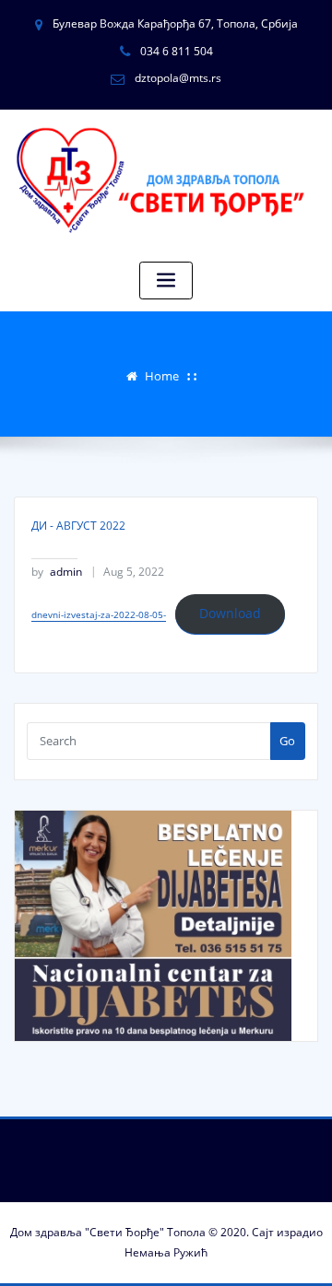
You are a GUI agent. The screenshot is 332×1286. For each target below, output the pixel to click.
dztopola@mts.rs (178, 78)
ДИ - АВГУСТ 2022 (78, 525)
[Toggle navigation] (166, 280)
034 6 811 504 (176, 51)
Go (287, 740)
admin (56, 571)
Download (230, 613)
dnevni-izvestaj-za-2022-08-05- (98, 614)
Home (162, 376)
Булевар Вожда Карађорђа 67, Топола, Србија (175, 23)
